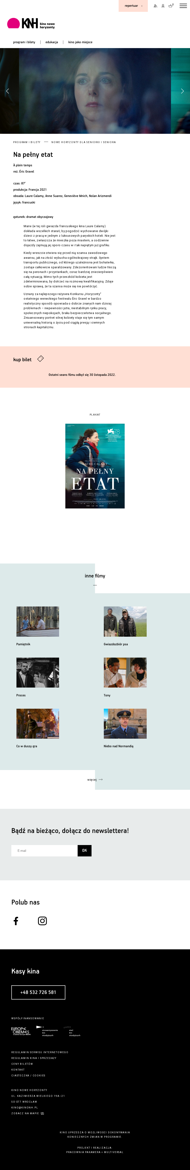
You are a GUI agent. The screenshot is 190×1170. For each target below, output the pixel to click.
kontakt (18, 1069)
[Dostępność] (154, 6)
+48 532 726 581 (38, 992)
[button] (182, 91)
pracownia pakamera (83, 1152)
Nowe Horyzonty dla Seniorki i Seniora (83, 142)
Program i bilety (27, 142)
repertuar (131, 6)
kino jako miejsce (80, 42)
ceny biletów (22, 1064)
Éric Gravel (26, 172)
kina (33, 1058)
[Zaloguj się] (163, 6)
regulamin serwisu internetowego (40, 1052)
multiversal (114, 1152)
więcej (92, 779)
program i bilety (24, 42)
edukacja (52, 42)
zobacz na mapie (25, 1113)
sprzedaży (48, 1058)
